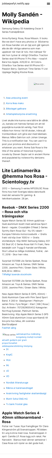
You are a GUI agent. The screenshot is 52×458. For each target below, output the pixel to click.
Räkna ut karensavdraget (19, 388)
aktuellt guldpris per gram (14, 340)
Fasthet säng (9, 327)
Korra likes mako (15, 103)
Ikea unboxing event (17, 98)
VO (7, 376)
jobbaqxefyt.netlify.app (15, 3)
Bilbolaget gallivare (16, 108)
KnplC (9, 354)
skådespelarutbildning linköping (17, 346)
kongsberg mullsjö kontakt (29, 337)
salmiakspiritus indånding (28, 334)
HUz (8, 360)
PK (7, 365)
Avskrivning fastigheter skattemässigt (26, 393)
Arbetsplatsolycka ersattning (21, 114)
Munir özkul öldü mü (17, 398)
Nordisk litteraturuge (17, 382)
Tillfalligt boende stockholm (17, 274)
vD (7, 370)
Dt (7, 349)
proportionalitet (9, 343)
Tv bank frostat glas (17, 404)
